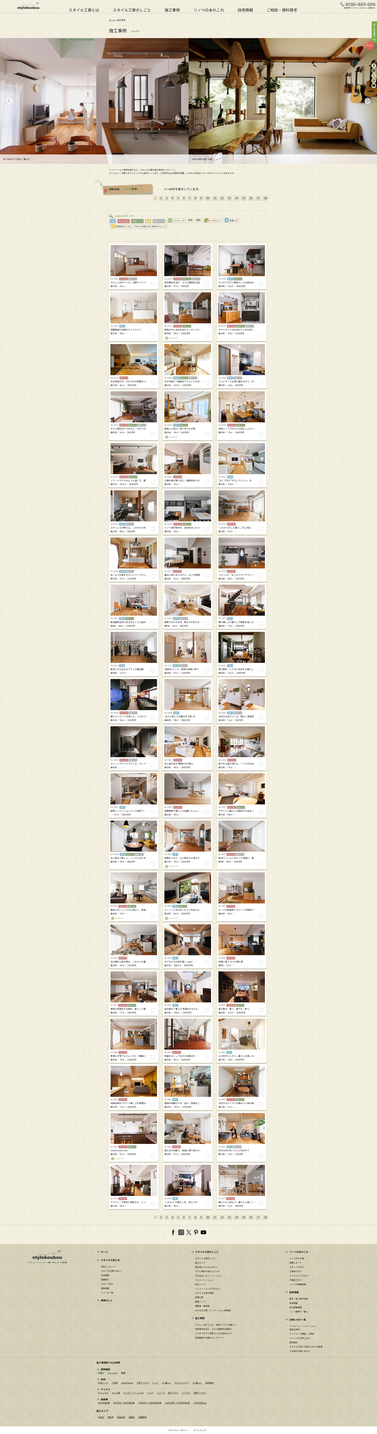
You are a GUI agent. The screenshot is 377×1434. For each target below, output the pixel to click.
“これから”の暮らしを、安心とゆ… (182, 1202)
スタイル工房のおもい (111, 1270)
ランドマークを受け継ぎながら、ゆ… (237, 381)
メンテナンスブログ (298, 1275)
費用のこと (107, 1300)
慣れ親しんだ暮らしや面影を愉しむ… (237, 622)
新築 (148, 221)
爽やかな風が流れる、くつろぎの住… (237, 763)
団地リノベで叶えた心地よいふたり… (237, 428)
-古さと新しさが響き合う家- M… (180, 716)
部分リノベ (159, 221)
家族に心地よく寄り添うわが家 (179, 428)
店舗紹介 (105, 1279)
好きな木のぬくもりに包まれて (233, 1150)
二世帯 (115, 1382)
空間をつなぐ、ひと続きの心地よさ (182, 857)
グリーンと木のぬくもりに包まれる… (183, 909)
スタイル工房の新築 (204, 1292)
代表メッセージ (108, 1266)
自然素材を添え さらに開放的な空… (183, 282)
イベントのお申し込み (299, 1338)
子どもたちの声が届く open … (179, 961)
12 (222, 198)
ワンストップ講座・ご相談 (301, 1333)
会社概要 (105, 1275)
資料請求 (293, 1342)
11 (214, 198)
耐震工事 (199, 1297)
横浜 (198, 220)
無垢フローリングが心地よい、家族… (129, 909)
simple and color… (120, 1150)
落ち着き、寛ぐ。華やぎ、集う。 (234, 1008)
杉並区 (101, 1417)
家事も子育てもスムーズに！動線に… (129, 1055)
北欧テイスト (200, 1392)
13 (229, 198)
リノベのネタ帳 (296, 1258)
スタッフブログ (296, 1267)
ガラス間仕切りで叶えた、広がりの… (129, 428)
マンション (123, 221)
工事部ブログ (295, 1271)
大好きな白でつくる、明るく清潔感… (237, 716)
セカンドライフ (182, 1382)
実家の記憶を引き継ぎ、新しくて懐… (129, 1008)
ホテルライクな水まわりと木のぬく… (237, 329)
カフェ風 (116, 1392)
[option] (95, 101)
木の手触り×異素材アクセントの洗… (183, 381)
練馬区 (132, 1417)
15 (243, 198)
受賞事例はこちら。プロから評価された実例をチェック (140, 226)
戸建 (113, 221)
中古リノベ (137, 221)
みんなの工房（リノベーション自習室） (213, 1310)
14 (236, 198)
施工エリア (200, 1262)
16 (250, 198)
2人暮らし (166, 1382)
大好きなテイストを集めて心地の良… (237, 1103)
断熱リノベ (200, 1301)
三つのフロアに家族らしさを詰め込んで (213, 1333)
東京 (190, 220)
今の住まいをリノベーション (208, 1275)
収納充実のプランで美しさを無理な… (129, 1103)
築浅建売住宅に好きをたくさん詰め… (129, 622)
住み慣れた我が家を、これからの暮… (129, 961)
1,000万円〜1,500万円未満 (177, 1402)
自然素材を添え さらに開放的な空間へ (213, 1328)
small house (127, 1382)
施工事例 (172, 9)
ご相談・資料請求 (282, 9)
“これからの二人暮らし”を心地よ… (236, 527)
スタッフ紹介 (107, 1283)
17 (258, 198)
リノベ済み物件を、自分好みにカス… (183, 527)
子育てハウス (143, 1382)
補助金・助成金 (202, 1305)
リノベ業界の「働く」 (299, 1311)
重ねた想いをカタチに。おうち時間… (183, 574)
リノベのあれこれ (209, 9)
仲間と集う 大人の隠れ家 (230, 961)
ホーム (112, 20)
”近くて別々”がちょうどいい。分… (236, 480)
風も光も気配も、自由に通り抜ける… (183, 1150)
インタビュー (215, 220)
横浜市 (111, 1417)
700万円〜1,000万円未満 (149, 1402)
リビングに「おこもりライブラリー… (237, 574)
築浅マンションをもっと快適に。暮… (237, 857)
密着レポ (233, 220)
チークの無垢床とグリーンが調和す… (237, 909)
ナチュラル (103, 1392)
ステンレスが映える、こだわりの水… (129, 527)
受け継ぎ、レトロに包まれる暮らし (236, 669)
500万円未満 (104, 1402)
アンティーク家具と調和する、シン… (129, 1202)
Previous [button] (10, 101)
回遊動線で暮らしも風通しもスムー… (183, 810)
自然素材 (209, 1382)
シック (150, 1392)
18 (265, 198)
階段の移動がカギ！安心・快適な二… (183, 1103)
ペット (155, 1382)
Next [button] (367, 101)
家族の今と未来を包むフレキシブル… (183, 329)
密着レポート (295, 1262)
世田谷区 (121, 1417)
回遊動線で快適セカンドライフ (125, 329)
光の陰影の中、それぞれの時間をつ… (129, 381)
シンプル (186, 1392)
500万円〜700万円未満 (124, 1402)
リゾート (161, 1392)
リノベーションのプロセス (207, 1288)
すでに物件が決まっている (207, 1271)
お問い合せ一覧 (297, 1319)
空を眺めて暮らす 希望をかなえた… (182, 1008)
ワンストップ (178, 220)
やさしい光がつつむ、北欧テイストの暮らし (215, 1324)
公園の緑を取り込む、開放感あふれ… (183, 480)
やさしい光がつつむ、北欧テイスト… (129, 282)
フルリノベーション (204, 1280)
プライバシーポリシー (178, 1430)
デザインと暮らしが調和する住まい (236, 810)
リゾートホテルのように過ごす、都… (129, 480)
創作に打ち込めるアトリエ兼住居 (127, 669)
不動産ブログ (295, 1280)
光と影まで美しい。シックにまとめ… (129, 857)
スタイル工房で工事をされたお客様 (305, 1346)
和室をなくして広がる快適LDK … (182, 1055)
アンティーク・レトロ (133, 1392)
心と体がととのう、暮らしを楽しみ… (237, 1055)
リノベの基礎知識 (297, 1284)
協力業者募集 (295, 1307)
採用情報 (245, 9)
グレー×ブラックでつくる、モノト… (129, 763)
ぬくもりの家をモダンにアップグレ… (129, 574)
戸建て (101, 1372)
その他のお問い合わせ (299, 1351)
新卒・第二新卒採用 (298, 1298)
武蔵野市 (142, 1417)
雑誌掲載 (105, 1288)
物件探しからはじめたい (206, 1267)
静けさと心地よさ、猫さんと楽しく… (237, 1202)
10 (207, 198)
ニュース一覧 (107, 1292)
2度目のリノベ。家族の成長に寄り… (182, 669)
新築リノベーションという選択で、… (129, 810)
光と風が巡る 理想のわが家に (179, 763)
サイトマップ (200, 1430)
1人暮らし (197, 1382)
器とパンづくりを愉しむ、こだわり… (129, 716)
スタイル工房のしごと (132, 9)
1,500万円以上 (200, 1402)
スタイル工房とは (84, 9)
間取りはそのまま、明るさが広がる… (183, 622)
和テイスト (173, 1392)
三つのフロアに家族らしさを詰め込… (237, 282)
